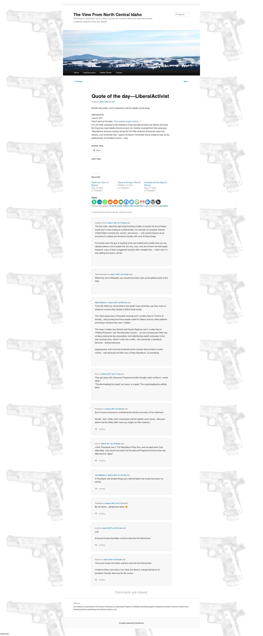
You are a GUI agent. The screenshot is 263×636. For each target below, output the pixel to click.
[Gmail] (142, 202)
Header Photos (106, 72)
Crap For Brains (116, 206)
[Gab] (94, 202)
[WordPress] (153, 202)
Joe (113, 101)
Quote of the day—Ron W (129, 182)
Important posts (89, 72)
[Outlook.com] (147, 202)
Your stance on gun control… (127, 121)
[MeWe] (99, 202)
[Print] (115, 202)
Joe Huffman (100, 475)
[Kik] (158, 202)
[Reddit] (110, 202)
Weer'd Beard (100, 302)
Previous (77, 81)
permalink (164, 206)
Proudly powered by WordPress (131, 623)
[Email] (120, 202)
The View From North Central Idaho (107, 14)
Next (187, 81)
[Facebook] (126, 202)
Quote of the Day (136, 206)
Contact (119, 72)
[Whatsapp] (104, 202)
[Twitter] (131, 202)
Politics (126, 206)
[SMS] (137, 202)
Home (76, 72)
